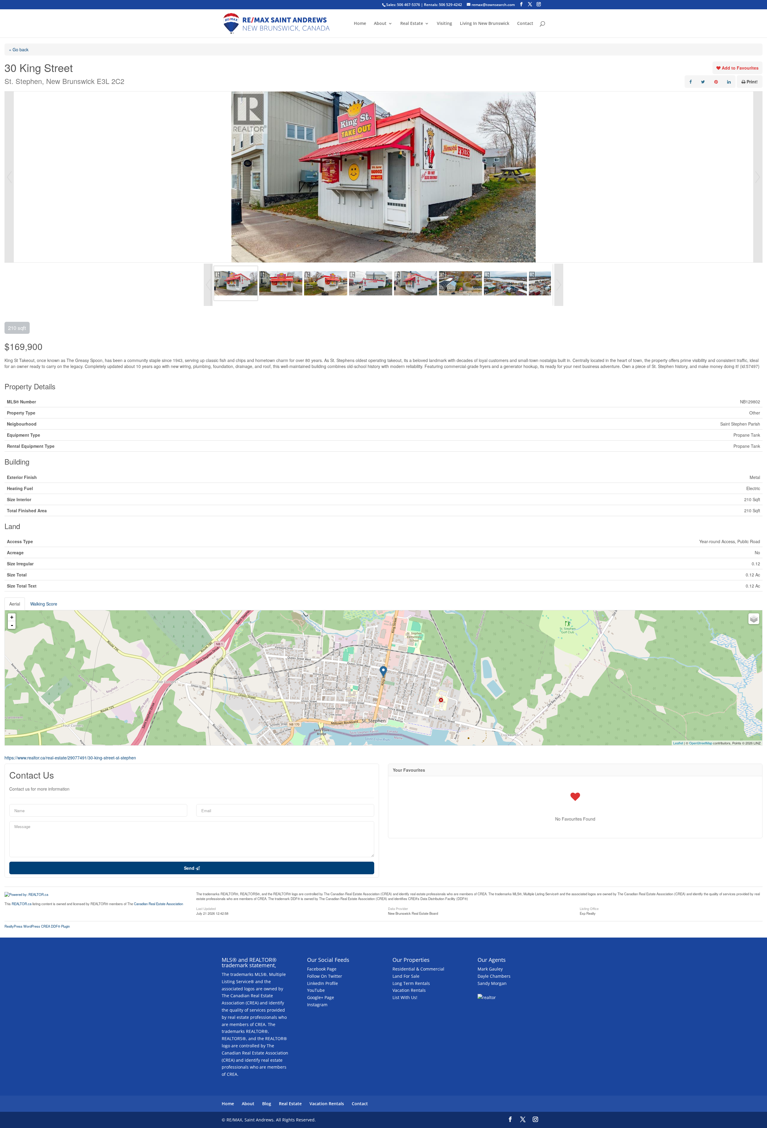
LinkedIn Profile (322, 983)
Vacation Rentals (409, 990)
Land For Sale (405, 976)
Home (360, 23)
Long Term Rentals (411, 983)
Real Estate (411, 23)
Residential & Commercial (418, 969)
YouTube (316, 990)
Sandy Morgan (492, 983)
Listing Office (589, 908)
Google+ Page (320, 997)
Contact (525, 23)
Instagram (317, 1004)
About (380, 23)
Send (190, 868)
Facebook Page (321, 969)
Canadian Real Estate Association (158, 903)
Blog (266, 1103)
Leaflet (678, 743)
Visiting (444, 23)
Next (757, 176)
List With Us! (404, 997)
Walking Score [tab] (43, 604)
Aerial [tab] (14, 604)
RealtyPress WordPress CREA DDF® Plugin (37, 926)
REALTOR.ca (21, 903)
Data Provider (398, 908)
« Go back (18, 49)
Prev (9, 176)
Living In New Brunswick (484, 23)
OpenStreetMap (700, 743)
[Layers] (753, 618)
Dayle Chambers (494, 976)
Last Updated (206, 908)
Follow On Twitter (324, 976)
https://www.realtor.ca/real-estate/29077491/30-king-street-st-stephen (70, 758)
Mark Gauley (490, 969)
